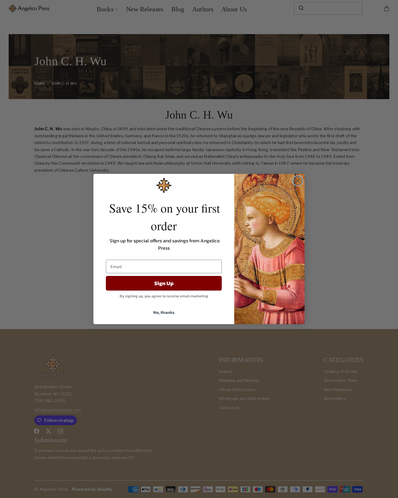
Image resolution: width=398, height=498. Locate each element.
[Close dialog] (297, 180)
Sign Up (164, 283)
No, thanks (164, 312)
